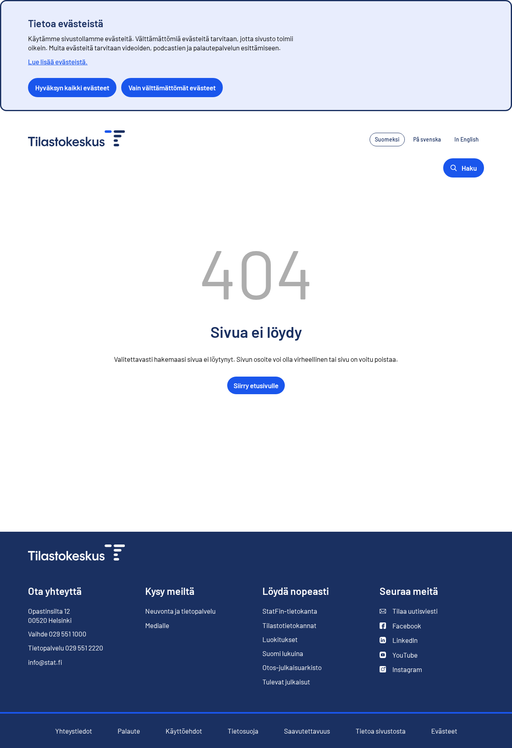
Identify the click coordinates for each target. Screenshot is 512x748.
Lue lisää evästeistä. (58, 62)
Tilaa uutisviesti (409, 611)
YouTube (399, 655)
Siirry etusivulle (256, 385)
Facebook (400, 626)
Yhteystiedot (73, 731)
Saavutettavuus (307, 731)
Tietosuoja (243, 731)
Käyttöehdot (184, 731)
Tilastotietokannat (289, 625)
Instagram (401, 669)
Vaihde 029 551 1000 (57, 634)
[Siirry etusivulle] (76, 553)
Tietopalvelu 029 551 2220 (65, 648)
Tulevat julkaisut (286, 682)
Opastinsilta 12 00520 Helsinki (50, 615)
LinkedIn (399, 640)
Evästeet (444, 731)
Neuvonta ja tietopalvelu (180, 611)
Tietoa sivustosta (381, 731)
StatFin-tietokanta (289, 611)
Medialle (157, 625)
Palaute (129, 731)
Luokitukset (280, 639)
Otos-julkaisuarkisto (292, 667)
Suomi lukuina (282, 653)
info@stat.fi (45, 662)
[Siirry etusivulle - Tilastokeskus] (76, 139)
